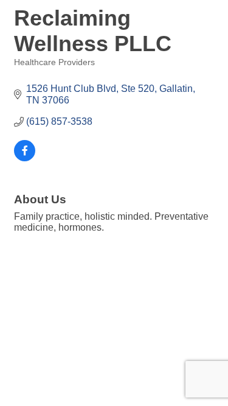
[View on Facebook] (24, 158)
